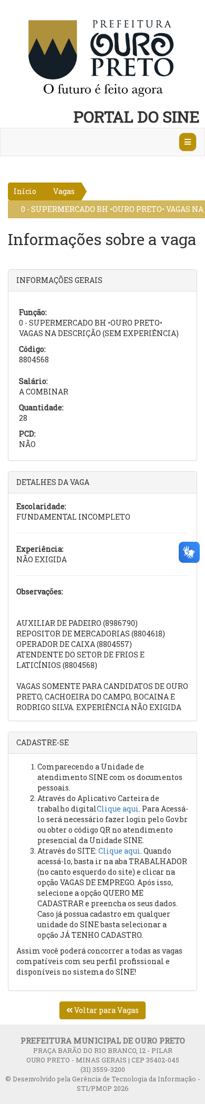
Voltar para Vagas (106, 1010)
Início (25, 191)
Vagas (64, 191)
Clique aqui (118, 809)
